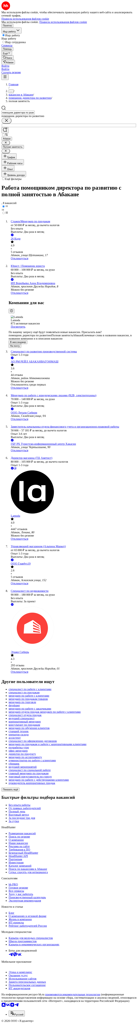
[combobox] (18, 112)
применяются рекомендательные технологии (72, 994)
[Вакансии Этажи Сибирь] (72, 628)
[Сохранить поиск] (5, 130)
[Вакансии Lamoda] (72, 492)
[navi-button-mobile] (5, 77)
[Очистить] (6, 121)
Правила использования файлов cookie (63, 22)
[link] (7, 57)
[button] (5, 65)
